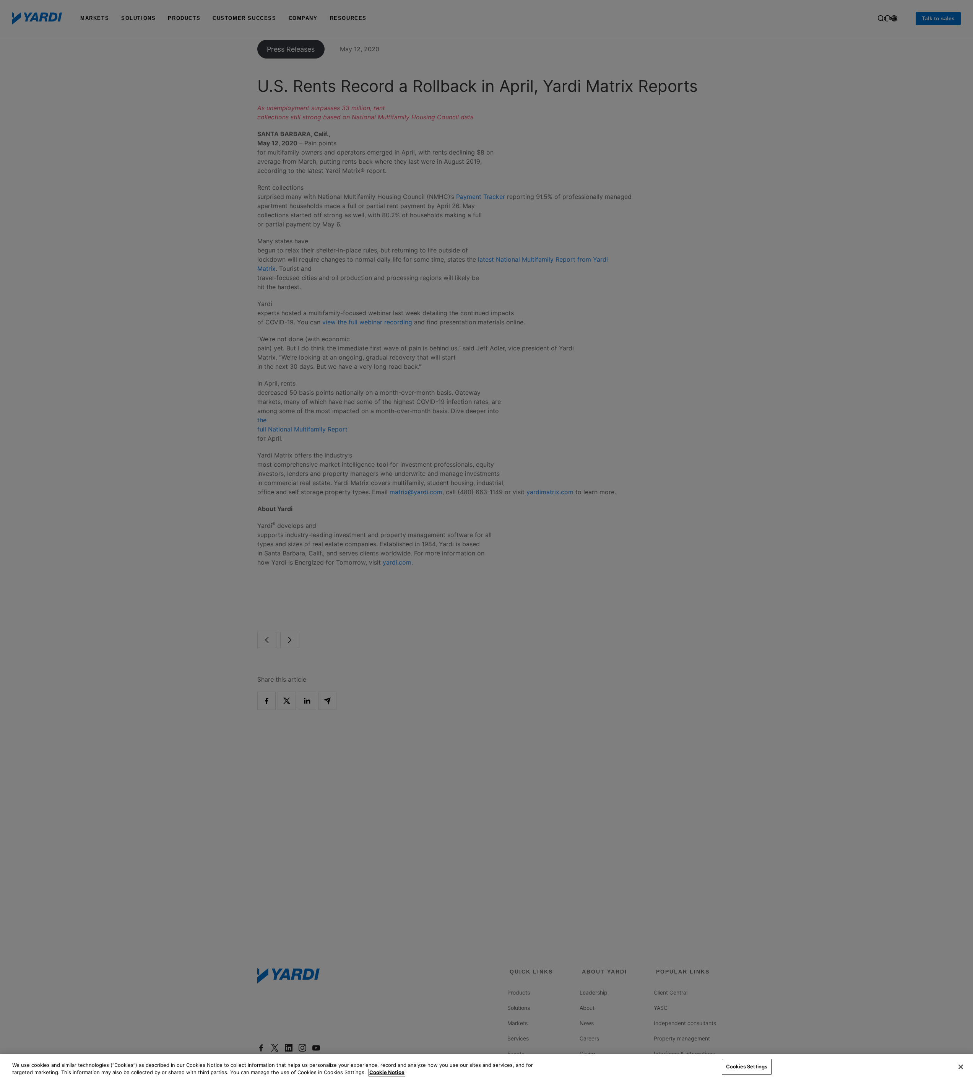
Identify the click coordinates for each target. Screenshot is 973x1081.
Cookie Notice (386, 1073)
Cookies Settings (746, 1066)
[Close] (960, 1066)
